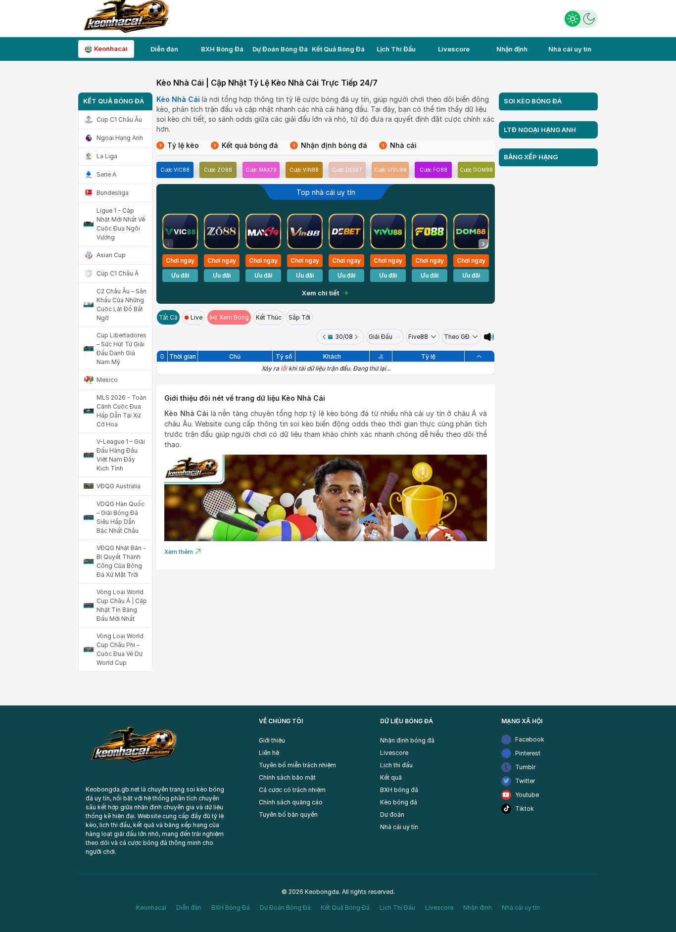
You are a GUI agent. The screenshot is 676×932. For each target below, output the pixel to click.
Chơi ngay (180, 260)
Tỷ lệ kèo (179, 145)
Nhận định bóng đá (330, 145)
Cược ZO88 (218, 170)
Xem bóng (234, 317)
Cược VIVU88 (390, 170)
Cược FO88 (433, 170)
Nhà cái (399, 145)
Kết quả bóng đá (246, 145)
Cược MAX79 (261, 170)
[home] (124, 17)
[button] (483, 244)
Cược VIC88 (175, 170)
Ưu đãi (180, 275)
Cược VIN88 (304, 170)
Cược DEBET (347, 170)
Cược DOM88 (476, 170)
